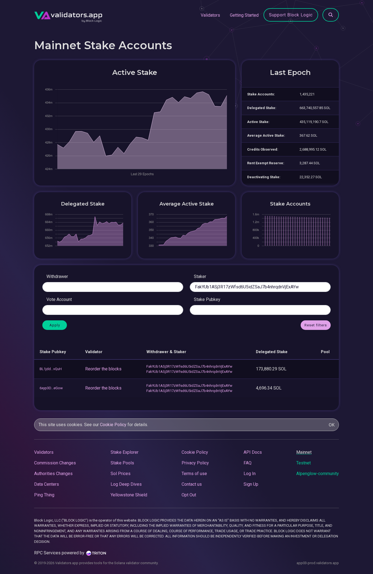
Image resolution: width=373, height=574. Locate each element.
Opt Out (189, 494)
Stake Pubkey (207, 299)
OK (331, 424)
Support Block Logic (291, 14)
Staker (200, 276)
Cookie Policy (113, 424)
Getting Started (244, 15)
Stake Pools (122, 462)
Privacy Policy (195, 462)
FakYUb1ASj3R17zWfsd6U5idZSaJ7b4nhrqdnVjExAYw (189, 366)
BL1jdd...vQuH (51, 369)
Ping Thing (44, 494)
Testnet (303, 462)
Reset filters (315, 325)
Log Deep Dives (126, 484)
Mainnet (304, 452)
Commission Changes (55, 462)
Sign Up (251, 484)
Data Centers (46, 484)
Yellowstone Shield (129, 494)
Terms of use (194, 473)
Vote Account (59, 299)
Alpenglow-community (317, 473)
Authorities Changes (53, 473)
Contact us (192, 484)
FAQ (247, 462)
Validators (210, 15)
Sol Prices (121, 473)
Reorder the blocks (103, 368)
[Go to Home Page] (68, 15)
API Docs (253, 452)
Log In (250, 473)
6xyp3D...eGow (51, 388)
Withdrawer (57, 276)
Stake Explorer (124, 452)
